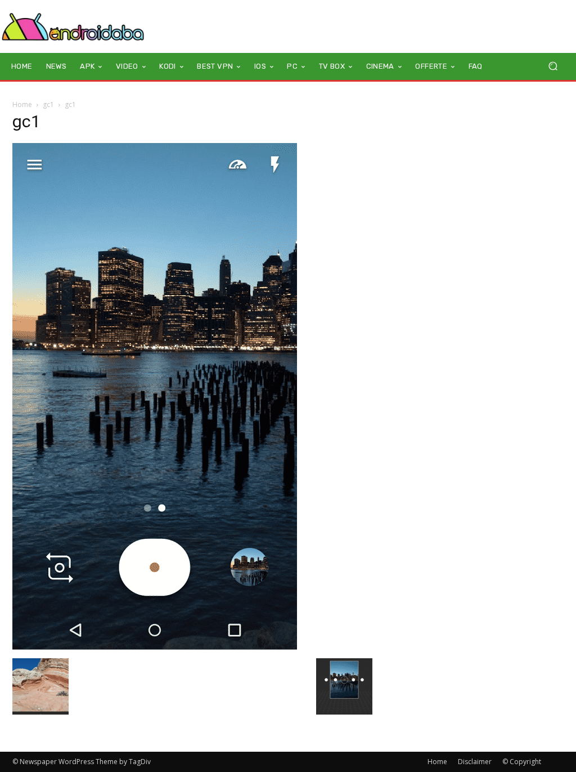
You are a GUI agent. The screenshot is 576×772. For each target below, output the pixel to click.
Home (22, 104)
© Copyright (521, 761)
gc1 (48, 104)
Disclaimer (475, 761)
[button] (552, 66)
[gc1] (154, 646)
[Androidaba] (73, 26)
